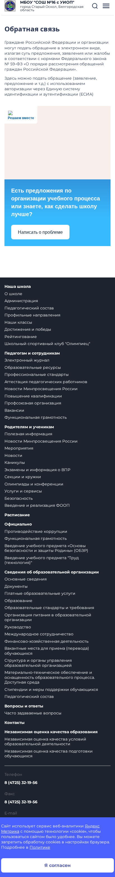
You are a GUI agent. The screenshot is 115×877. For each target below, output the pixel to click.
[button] (95, 6)
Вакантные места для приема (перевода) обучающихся (46, 651)
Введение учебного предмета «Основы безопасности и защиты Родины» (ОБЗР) (46, 548)
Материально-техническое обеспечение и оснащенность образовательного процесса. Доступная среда (49, 677)
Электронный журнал (26, 360)
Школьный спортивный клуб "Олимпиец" (47, 343)
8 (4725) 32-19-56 (20, 782)
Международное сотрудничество (38, 634)
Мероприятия (18, 448)
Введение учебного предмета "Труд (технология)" (41, 560)
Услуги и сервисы (23, 491)
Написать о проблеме (40, 232)
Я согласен (57, 865)
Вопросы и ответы (23, 706)
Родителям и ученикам (29, 427)
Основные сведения (25, 579)
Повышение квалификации (33, 396)
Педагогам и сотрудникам (32, 353)
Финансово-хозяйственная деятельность (46, 641)
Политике (40, 847)
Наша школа (17, 286)
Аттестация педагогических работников (45, 381)
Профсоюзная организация (32, 403)
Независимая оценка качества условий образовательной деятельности (45, 742)
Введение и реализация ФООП (37, 505)
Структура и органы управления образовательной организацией (38, 663)
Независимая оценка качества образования (51, 732)
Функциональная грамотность (35, 417)
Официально (18, 524)
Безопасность (18, 498)
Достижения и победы (27, 329)
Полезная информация (28, 433)
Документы (16, 586)
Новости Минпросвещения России (41, 388)
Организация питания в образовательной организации (47, 617)
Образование (18, 600)
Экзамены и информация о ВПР (37, 469)
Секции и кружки (22, 476)
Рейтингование (20, 336)
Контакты (14, 722)
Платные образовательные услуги (39, 593)
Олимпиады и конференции (33, 484)
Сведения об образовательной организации (51, 572)
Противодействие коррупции (35, 531)
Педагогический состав (29, 308)
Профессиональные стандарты (36, 374)
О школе (13, 293)
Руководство (17, 627)
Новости (13, 455)
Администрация (21, 300)
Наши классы (18, 322)
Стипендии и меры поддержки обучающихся (51, 689)
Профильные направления (32, 315)
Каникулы (14, 462)
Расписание (17, 515)
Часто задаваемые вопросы (32, 713)
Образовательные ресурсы (32, 367)
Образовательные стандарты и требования (49, 607)
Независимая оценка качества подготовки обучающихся (48, 754)
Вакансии (14, 410)
